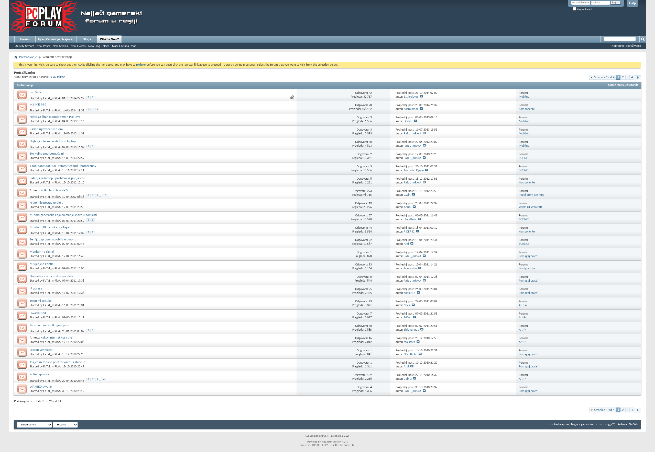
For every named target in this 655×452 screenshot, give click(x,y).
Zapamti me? (584, 9)
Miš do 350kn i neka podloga (49, 227)
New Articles (60, 46)
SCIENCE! (524, 158)
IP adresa (36, 288)
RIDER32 (409, 231)
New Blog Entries (99, 46)
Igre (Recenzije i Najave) (55, 39)
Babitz (408, 378)
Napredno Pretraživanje (626, 45)
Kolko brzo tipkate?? (54, 190)
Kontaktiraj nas (559, 424)
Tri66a (407, 317)
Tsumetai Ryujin (414, 170)
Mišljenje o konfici (42, 264)
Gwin (407, 194)
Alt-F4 (523, 305)
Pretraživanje (28, 57)
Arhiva (622, 424)
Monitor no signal (42, 251)
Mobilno (524, 96)
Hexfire (408, 121)
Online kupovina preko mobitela (51, 276)
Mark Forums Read (124, 46)
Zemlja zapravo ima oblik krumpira (53, 239)
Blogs (87, 39)
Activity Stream (24, 46)
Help (632, 3)
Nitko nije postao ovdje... (46, 202)
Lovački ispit (38, 313)
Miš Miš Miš (38, 104)
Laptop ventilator (41, 350)
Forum (25, 39)
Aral (406, 244)
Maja (407, 305)
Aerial (407, 207)
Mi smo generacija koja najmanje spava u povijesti (63, 215)
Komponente (527, 109)
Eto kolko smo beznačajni (47, 153)
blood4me (410, 219)
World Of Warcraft (530, 207)
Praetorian (410, 268)
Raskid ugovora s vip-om (46, 129)
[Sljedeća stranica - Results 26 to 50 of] (638, 77)
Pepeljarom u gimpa (531, 194)
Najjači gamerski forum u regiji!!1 (593, 424)
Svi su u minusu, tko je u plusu (50, 325)
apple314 (409, 293)
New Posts (43, 46)
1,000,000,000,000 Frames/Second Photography (63, 166)
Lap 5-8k (35, 92)
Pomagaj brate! (528, 256)
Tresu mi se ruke (40, 301)
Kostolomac (411, 109)
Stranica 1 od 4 (604, 77)
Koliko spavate (39, 374)
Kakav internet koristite (56, 337)
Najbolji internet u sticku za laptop (53, 141)
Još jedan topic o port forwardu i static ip (57, 362)
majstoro (409, 342)
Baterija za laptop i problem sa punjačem (57, 178)
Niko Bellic (410, 354)
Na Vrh (633, 424)
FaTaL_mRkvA (52, 98)
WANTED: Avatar (41, 386)
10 (104, 195)
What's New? (109, 39)
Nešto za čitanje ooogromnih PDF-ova (55, 117)
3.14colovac (411, 96)
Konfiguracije (527, 268)
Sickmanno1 (411, 329)
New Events (78, 46)
